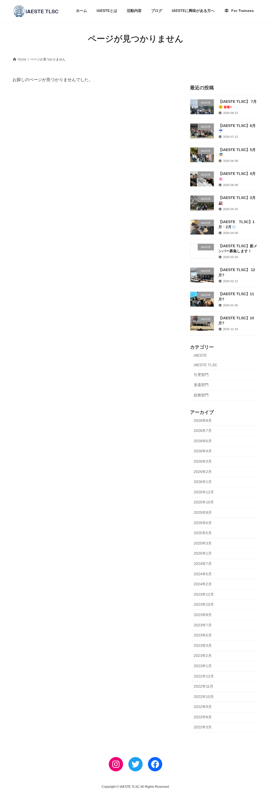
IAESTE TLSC (205, 365)
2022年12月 (204, 676)
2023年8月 (203, 615)
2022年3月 (203, 727)
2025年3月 (203, 543)
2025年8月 (203, 512)
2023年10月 (204, 604)
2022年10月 (204, 697)
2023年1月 (203, 666)
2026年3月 (203, 461)
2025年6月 (203, 523)
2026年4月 (203, 451)
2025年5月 (203, 533)
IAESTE (200, 355)
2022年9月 (203, 707)
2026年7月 (203, 430)
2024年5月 (203, 574)
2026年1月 (203, 482)
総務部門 (201, 395)
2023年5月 (203, 635)
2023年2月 (203, 655)
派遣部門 (201, 385)
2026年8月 (203, 420)
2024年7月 (203, 563)
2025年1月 (203, 553)
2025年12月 (204, 492)
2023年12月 (204, 594)
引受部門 (201, 375)
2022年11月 (203, 686)
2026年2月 (203, 472)
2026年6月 (203, 441)
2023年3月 (203, 645)
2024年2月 (203, 584)
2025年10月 (204, 502)
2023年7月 (203, 625)
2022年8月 (203, 717)
